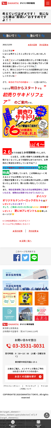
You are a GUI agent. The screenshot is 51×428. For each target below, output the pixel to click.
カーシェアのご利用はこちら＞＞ (16, 224)
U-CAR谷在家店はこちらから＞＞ (16, 220)
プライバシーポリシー (11, 386)
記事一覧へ (27, 240)
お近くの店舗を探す (25, 376)
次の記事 (43, 45)
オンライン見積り (12, 426)
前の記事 (33, 45)
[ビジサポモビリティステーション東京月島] (41, 298)
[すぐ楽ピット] (9, 298)
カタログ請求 (38, 426)
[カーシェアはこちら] (41, 314)
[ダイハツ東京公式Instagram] (25, 298)
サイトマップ (31, 386)
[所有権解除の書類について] (9, 314)
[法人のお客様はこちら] (25, 314)
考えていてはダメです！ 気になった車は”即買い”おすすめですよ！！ (25, 16)
